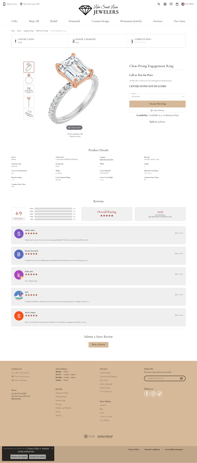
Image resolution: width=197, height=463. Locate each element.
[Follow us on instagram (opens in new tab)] (153, 393)
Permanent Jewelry (131, 21)
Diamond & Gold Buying (108, 376)
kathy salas (29, 272)
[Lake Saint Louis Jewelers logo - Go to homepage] (98, 10)
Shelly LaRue (30, 230)
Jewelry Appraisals (106, 384)
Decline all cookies (19, 457)
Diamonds (74, 21)
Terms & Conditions (152, 450)
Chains (58, 412)
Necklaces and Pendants (63, 408)
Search (20, 42)
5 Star (31, 208)
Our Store (179, 21)
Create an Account (106, 417)
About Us (103, 405)
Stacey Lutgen (30, 313)
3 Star (31, 214)
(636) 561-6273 (75, 136)
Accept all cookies (37, 457)
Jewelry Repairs (105, 388)
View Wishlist (104, 420)
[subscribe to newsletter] (181, 378)
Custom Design (100, 21)
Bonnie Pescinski (31, 251)
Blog (101, 409)
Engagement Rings (29, 31)
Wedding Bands (61, 397)
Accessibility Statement (174, 450)
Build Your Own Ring (42, 31)
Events (102, 413)
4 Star (31, 211)
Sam (26, 292)
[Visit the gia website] (89, 436)
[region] (74, 90)
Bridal (53, 21)
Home (13, 31)
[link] (10, 4)
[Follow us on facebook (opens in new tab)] (146, 393)
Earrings (58, 404)
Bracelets (58, 415)
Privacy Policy (134, 450)
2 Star (31, 216)
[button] (159, 4)
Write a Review (98, 345)
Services (157, 21)
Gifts (14, 21)
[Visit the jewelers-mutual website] (105, 436)
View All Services (106, 392)
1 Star (31, 219)
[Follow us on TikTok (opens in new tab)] (159, 393)
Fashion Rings (60, 400)
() (74, 208)
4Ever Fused (104, 380)
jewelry (19, 31)
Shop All (34, 21)
